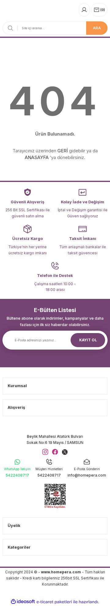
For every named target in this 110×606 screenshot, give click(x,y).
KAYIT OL (88, 340)
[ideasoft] (23, 601)
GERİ (62, 151)
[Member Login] (84, 9)
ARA (97, 28)
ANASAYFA (37, 157)
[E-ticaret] (54, 602)
